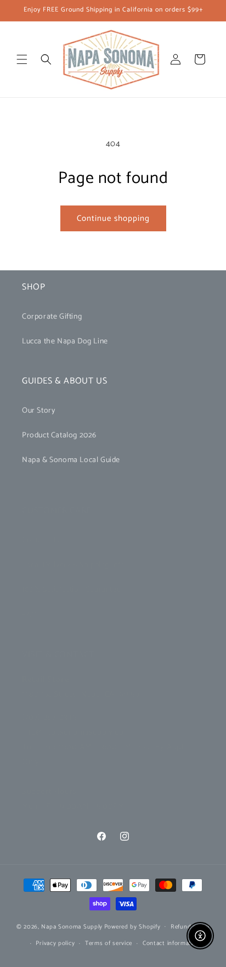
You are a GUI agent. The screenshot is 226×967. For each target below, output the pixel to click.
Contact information (171, 943)
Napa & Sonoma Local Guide (71, 460)
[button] (22, 59)
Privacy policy (55, 943)
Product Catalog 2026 (59, 435)
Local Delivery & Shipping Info (73, 565)
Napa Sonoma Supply (72, 926)
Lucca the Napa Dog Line (65, 341)
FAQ (29, 615)
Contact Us (41, 540)
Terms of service (108, 943)
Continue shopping (113, 218)
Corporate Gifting (52, 316)
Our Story (38, 410)
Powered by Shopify (132, 926)
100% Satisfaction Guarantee (71, 589)
